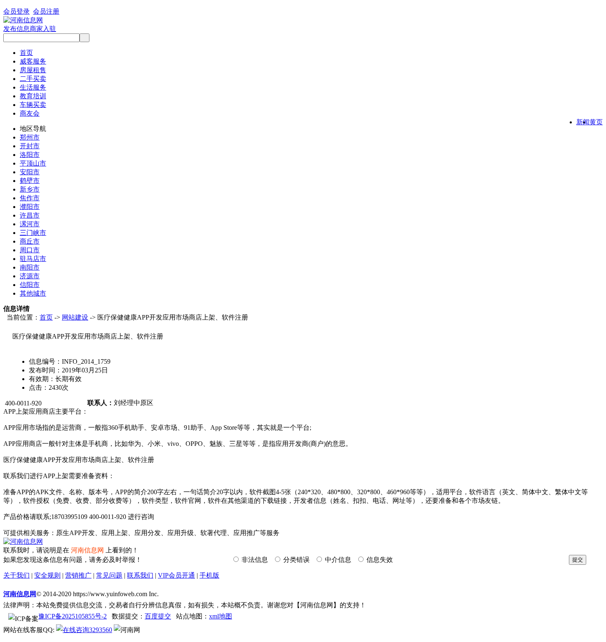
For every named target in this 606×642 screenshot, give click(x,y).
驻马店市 (33, 258)
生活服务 (33, 87)
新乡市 (30, 189)
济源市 (30, 276)
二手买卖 (33, 78)
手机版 (209, 575)
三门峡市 (33, 232)
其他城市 (33, 293)
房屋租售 (33, 69)
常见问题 (109, 575)
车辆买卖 (33, 104)
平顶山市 (33, 163)
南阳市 (30, 267)
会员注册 (46, 11)
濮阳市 (30, 206)
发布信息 (16, 28)
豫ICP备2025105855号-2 (72, 616)
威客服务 (33, 61)
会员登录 (16, 11)
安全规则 (47, 575)
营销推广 (78, 575)
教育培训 (33, 95)
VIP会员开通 (176, 575)
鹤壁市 (30, 180)
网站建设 (75, 317)
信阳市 (30, 284)
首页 (26, 52)
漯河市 (30, 223)
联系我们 (140, 575)
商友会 (30, 113)
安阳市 (30, 171)
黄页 (596, 122)
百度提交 (158, 616)
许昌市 (30, 215)
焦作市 (30, 197)
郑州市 (30, 137)
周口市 (30, 249)
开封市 (30, 145)
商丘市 (30, 241)
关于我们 (16, 575)
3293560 (100, 629)
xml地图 (220, 616)
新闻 (583, 122)
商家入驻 (43, 28)
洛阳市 (30, 154)
